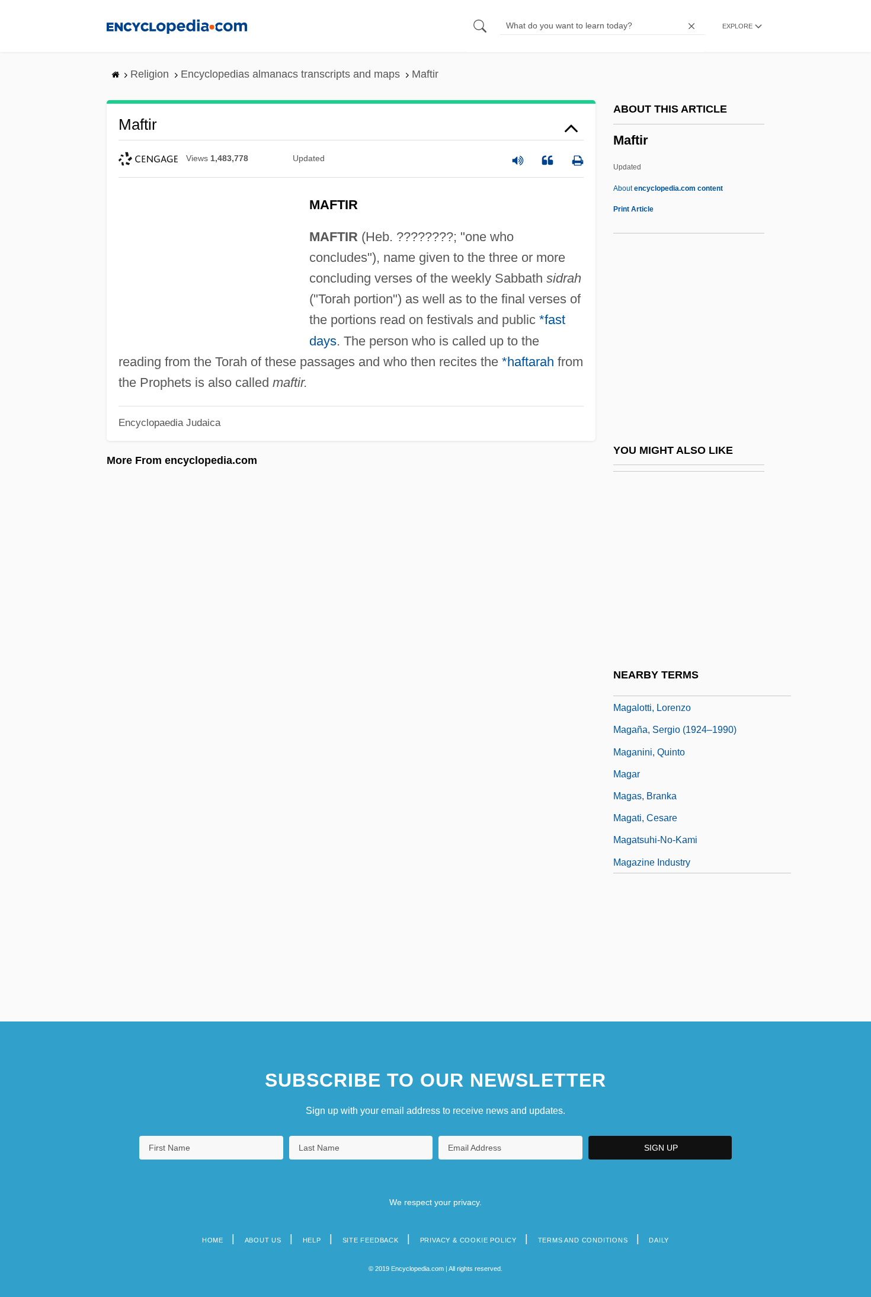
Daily (659, 1240)
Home (212, 1240)
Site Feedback (370, 1240)
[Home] (177, 25)
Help (312, 1240)
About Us (263, 1240)
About (668, 188)
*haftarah (528, 361)
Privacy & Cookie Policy (468, 1240)
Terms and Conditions (583, 1240)
